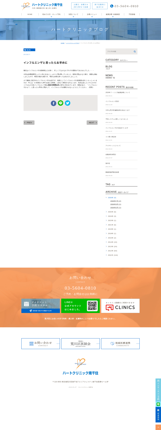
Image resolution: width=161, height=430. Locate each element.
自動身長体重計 (111, 154)
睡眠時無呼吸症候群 (112, 172)
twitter (67, 103)
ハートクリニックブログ (72, 43)
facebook (53, 103)
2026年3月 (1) (115, 204)
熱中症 (108, 163)
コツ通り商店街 (111, 137)
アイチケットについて (113, 145)
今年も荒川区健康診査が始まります (118, 110)
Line (60, 103)
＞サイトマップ (72, 387)
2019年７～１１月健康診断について (118, 92)
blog (29, 50)
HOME (63, 43)
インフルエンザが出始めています (117, 128)
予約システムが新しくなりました (117, 119)
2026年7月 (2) (115, 201)
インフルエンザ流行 (112, 101)
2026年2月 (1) (115, 207)
